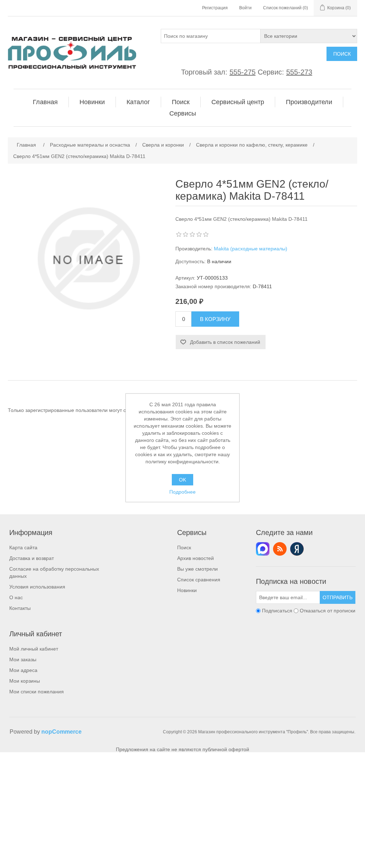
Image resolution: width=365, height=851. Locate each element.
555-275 (243, 72)
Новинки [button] (92, 102)
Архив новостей (195, 558)
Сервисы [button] (182, 113)
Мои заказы (22, 659)
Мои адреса (23, 670)
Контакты (20, 608)
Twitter (262, 549)
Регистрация (215, 7)
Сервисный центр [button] (237, 102)
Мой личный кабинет (33, 649)
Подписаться (277, 610)
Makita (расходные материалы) (250, 248)
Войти (245, 7)
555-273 (299, 72)
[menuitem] (45, 102)
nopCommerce (61, 732)
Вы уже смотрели (197, 569)
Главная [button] (45, 102)
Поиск (342, 54)
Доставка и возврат (31, 558)
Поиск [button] (181, 102)
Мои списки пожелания (36, 691)
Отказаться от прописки (327, 610)
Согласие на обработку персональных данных (54, 572)
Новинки (187, 590)
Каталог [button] (138, 102)
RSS (280, 549)
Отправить (338, 597)
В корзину (215, 319)
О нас (16, 597)
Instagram (297, 549)
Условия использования (37, 587)
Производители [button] (309, 102)
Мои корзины (24, 681)
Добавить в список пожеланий (225, 342)
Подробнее (182, 492)
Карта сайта (23, 547)
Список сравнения (198, 579)
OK (182, 480)
